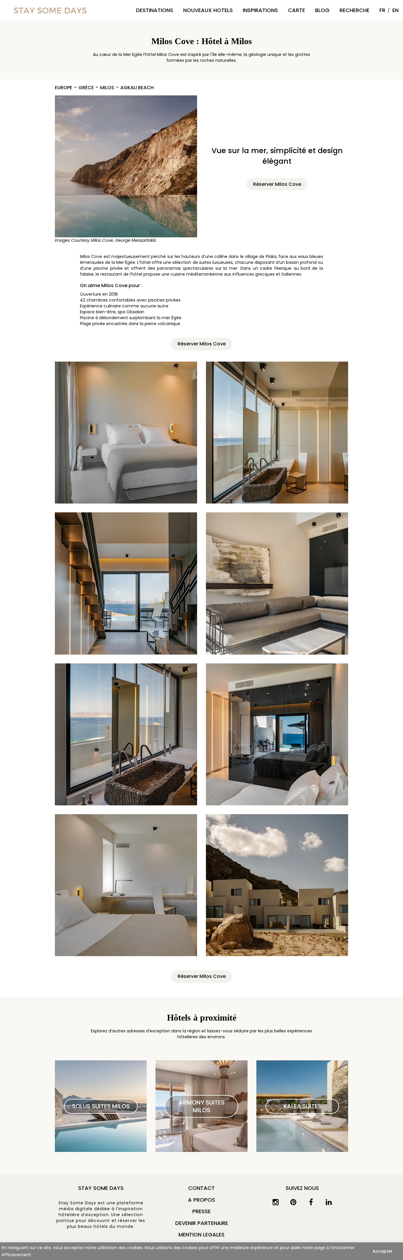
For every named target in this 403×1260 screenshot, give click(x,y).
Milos (107, 88)
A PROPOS (201, 1199)
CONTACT (201, 1188)
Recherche (354, 10)
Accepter (383, 1251)
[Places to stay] (50, 10)
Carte (296, 10)
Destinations (154, 10)
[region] (201, 1251)
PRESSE (201, 1211)
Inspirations (260, 10)
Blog (322, 10)
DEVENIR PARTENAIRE (201, 1223)
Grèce (86, 88)
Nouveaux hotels (208, 10)
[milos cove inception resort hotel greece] (126, 166)
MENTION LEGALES (201, 1234)
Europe (63, 88)
